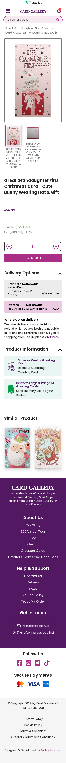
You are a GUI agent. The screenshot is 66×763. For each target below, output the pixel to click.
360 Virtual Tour (33, 531)
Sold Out (33, 258)
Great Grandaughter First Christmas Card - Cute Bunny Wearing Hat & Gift (31, 186)
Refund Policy (33, 595)
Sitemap (33, 544)
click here (52, 337)
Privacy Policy (33, 719)
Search (58, 19)
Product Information (26, 349)
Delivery (33, 582)
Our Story (33, 525)
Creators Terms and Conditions (33, 557)
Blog (33, 538)
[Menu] (8, 11)
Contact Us (33, 576)
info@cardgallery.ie (35, 626)
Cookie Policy (33, 725)
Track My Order (33, 601)
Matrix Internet (51, 750)
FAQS (33, 588)
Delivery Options (21, 273)
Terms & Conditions (33, 731)
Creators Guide (33, 550)
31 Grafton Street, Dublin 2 (35, 633)
